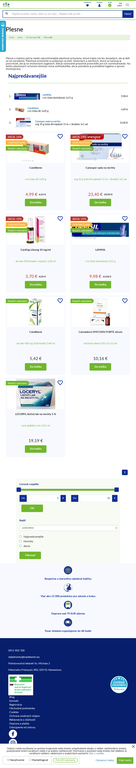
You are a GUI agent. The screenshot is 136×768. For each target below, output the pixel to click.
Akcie (27, 546)
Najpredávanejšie (33, 536)
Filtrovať (30, 555)
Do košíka (36, 202)
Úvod (11, 37)
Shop (20, 37)
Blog (11, 697)
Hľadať (127, 14)
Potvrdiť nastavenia (65, 760)
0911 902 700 (16, 650)
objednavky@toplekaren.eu (24, 657)
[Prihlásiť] (99, 5)
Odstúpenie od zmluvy (22, 727)
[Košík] (110, 5)
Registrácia (15, 704)
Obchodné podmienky (22, 708)
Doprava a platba (19, 723)
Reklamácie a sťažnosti (22, 719)
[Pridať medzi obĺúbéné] (60, 136)
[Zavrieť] (133, 746)
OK (32, 508)
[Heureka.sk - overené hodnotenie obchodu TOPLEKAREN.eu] (119, 684)
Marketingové (40, 760)
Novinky (28, 541)
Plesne (46, 37)
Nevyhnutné (17, 760)
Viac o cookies (96, 753)
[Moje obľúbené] (87, 5)
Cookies (14, 712)
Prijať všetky (125, 760)
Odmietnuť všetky (105, 760)
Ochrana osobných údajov (24, 716)
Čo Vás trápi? (31, 37)
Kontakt (14, 701)
